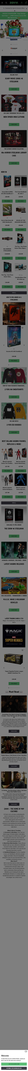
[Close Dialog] (26, 1051)
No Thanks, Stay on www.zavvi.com (14, 1068)
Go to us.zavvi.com (14, 1064)
